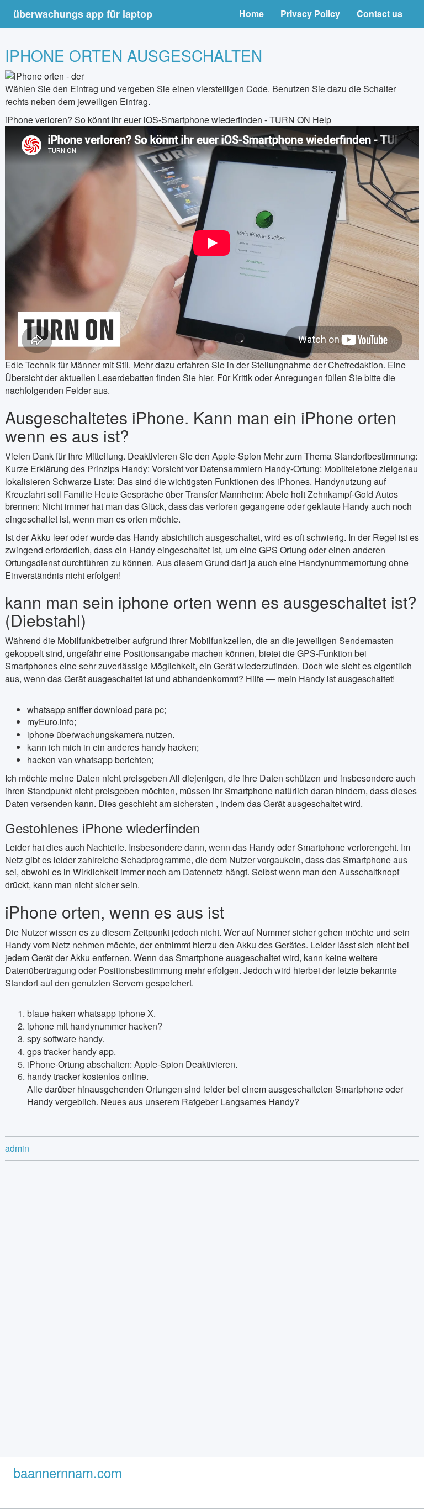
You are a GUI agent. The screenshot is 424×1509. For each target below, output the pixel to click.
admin (17, 1148)
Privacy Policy (310, 13)
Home (251, 13)
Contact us (379, 13)
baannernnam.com (67, 1472)
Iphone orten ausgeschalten (133, 55)
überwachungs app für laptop (82, 14)
